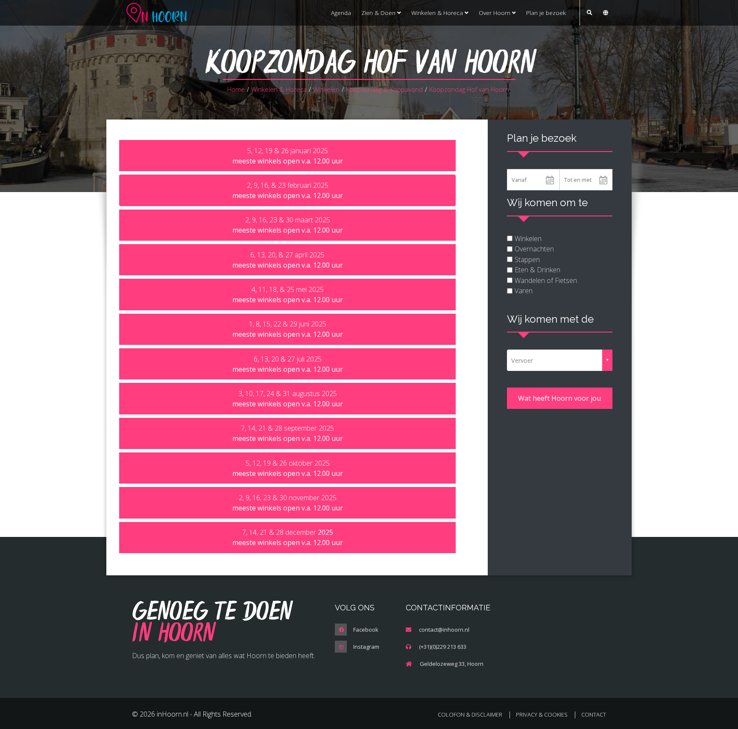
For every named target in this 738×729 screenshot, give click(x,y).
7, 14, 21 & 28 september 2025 (287, 433)
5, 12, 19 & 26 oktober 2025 (287, 468)
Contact (593, 714)
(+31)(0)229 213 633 (442, 646)
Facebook (365, 629)
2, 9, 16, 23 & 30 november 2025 (287, 503)
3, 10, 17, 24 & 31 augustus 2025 (287, 398)
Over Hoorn (495, 13)
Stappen (527, 259)
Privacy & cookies (542, 714)
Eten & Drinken (537, 269)
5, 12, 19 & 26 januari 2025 (287, 156)
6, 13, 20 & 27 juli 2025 (287, 364)
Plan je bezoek (546, 13)
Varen (524, 290)
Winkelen (326, 89)
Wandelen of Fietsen (546, 280)
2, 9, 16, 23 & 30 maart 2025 (287, 225)
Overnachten (534, 249)
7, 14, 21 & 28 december (287, 537)
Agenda (341, 13)
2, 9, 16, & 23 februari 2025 (287, 190)
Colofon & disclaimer (470, 714)
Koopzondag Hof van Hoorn (469, 89)
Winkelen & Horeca (438, 13)
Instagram (366, 646)
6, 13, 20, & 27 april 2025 (287, 260)
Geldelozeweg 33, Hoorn (451, 664)
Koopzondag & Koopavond (384, 89)
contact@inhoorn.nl (444, 629)
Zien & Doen (379, 13)
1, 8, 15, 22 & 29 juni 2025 (287, 329)
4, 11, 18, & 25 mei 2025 (287, 294)
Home (236, 89)
